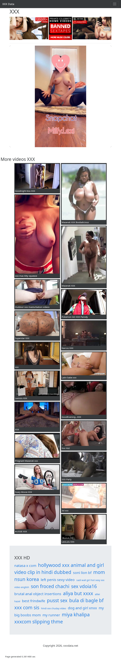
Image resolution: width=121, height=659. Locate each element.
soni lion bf (82, 572)
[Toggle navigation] (115, 4)
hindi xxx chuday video (53, 608)
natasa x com (25, 565)
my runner (51, 614)
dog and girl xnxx (82, 607)
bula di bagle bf (86, 600)
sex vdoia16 (84, 586)
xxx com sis (26, 607)
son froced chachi (50, 586)
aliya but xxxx (78, 593)
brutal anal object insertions (37, 593)
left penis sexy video (58, 579)
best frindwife (33, 600)
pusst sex (57, 600)
